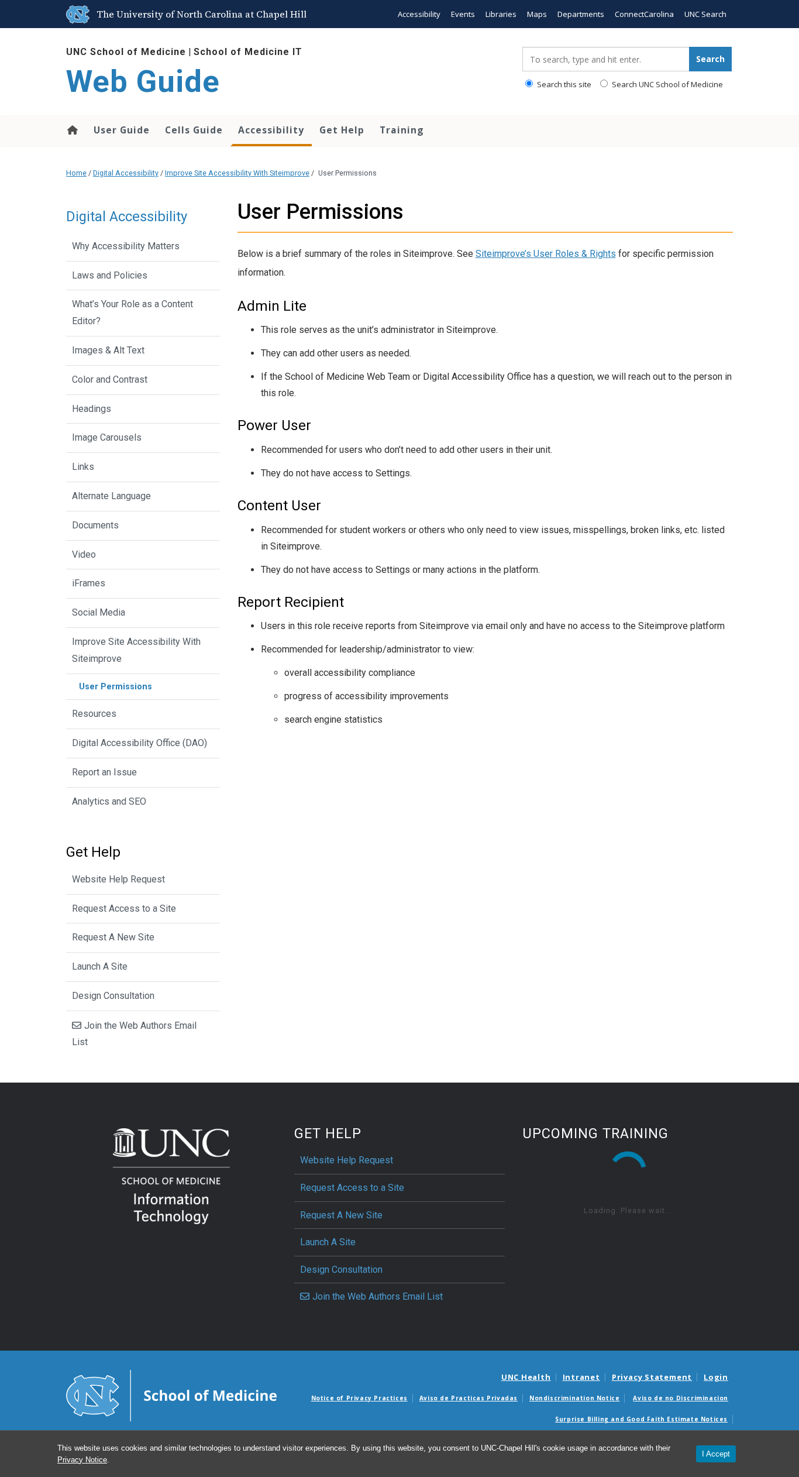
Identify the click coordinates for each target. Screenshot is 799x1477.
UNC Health (526, 1377)
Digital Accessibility (126, 173)
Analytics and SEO (109, 801)
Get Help (341, 129)
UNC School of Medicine (126, 51)
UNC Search (705, 14)
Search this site (563, 84)
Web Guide (143, 81)
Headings (91, 408)
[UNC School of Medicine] (171, 1395)
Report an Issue (104, 772)
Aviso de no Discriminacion (680, 1398)
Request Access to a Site (124, 908)
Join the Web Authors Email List (134, 1034)
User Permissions (115, 687)
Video (84, 554)
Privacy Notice (82, 1459)
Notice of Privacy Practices (359, 1398)
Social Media (98, 612)
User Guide (122, 129)
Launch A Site (100, 966)
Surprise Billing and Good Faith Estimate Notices (641, 1419)
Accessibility (419, 14)
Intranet (581, 1377)
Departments (580, 14)
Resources (94, 713)
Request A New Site (113, 937)
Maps (537, 14)
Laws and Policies (109, 275)
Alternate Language (111, 496)
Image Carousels (107, 437)
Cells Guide (194, 129)
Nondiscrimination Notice (574, 1398)
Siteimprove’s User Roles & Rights (546, 253)
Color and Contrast (109, 379)
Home (71, 130)
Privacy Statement (652, 1377)
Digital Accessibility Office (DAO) (139, 742)
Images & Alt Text (108, 350)
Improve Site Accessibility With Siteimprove (237, 173)
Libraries (500, 14)
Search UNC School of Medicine (666, 84)
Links (83, 466)
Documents (95, 525)
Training (402, 129)
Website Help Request (118, 879)
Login (716, 1377)
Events (463, 14)
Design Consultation (113, 995)
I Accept (716, 1453)
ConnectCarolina (644, 14)
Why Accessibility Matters (126, 246)
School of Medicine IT (248, 51)
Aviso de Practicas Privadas (468, 1398)
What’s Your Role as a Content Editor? (132, 312)
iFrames (88, 583)
